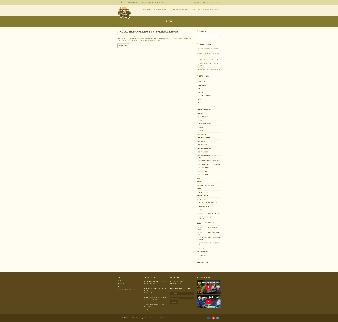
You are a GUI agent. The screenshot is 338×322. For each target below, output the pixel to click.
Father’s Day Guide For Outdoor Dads (208, 69)
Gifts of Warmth (203, 167)
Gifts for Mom (202, 145)
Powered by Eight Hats (159, 318)
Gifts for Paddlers (204, 148)
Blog (211, 2)
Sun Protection (203, 255)
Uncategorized (202, 262)
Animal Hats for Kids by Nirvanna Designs (148, 31)
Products (200, 248)
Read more (123, 45)
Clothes (200, 102)
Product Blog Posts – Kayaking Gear (208, 233)
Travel (199, 258)
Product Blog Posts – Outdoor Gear (208, 243)
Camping (200, 92)
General (200, 131)
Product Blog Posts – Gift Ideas (206, 223)
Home (119, 277)
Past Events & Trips (204, 206)
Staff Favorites (203, 251)
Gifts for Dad (202, 134)
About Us (205, 2)
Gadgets (200, 127)
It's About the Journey (205, 185)
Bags (198, 88)
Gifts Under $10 (202, 171)
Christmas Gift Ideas (204, 95)
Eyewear (200, 113)
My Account (197, 2)
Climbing (200, 99)
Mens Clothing (202, 196)
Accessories (201, 81)
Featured (200, 120)
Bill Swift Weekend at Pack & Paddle (208, 59)
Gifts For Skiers (203, 152)
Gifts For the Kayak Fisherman (208, 164)
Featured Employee (204, 124)
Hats (198, 178)
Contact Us (217, 2)
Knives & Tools (202, 192)
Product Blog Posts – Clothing (208, 213)
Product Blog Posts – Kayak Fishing (207, 228)
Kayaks (199, 189)
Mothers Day (201, 199)
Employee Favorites (204, 109)
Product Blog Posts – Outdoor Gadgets (208, 238)
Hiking (199, 182)
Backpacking (201, 85)
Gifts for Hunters (204, 138)
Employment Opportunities (126, 289)
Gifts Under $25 (203, 174)
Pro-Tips (200, 210)
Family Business (202, 116)
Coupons (200, 106)
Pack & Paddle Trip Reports (207, 203)
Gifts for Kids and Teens (206, 141)
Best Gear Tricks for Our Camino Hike (208, 48)
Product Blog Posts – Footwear (205, 217)
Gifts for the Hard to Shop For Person (208, 156)
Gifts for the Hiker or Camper (208, 160)
